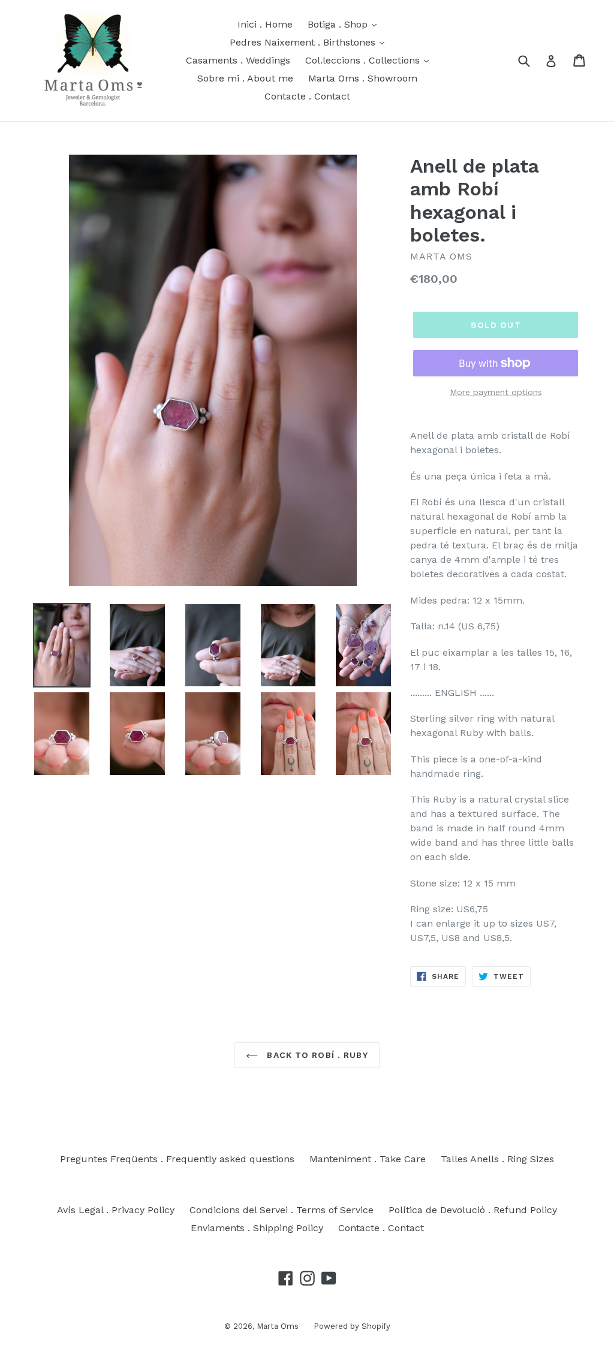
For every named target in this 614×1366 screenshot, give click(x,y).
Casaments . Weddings (238, 60)
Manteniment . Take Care (367, 1159)
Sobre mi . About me (245, 78)
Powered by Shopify (352, 1326)
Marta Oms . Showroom (362, 78)
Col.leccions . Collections (364, 60)
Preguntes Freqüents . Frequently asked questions (177, 1159)
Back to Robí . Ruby (316, 1055)
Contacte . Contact (307, 96)
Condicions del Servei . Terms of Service (281, 1210)
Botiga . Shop (339, 24)
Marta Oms (278, 1326)
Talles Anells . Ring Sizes (497, 1159)
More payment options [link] (496, 392)
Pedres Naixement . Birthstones (304, 42)
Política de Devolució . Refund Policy (473, 1210)
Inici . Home (265, 24)
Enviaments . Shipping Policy (257, 1228)
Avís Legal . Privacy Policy (115, 1210)
